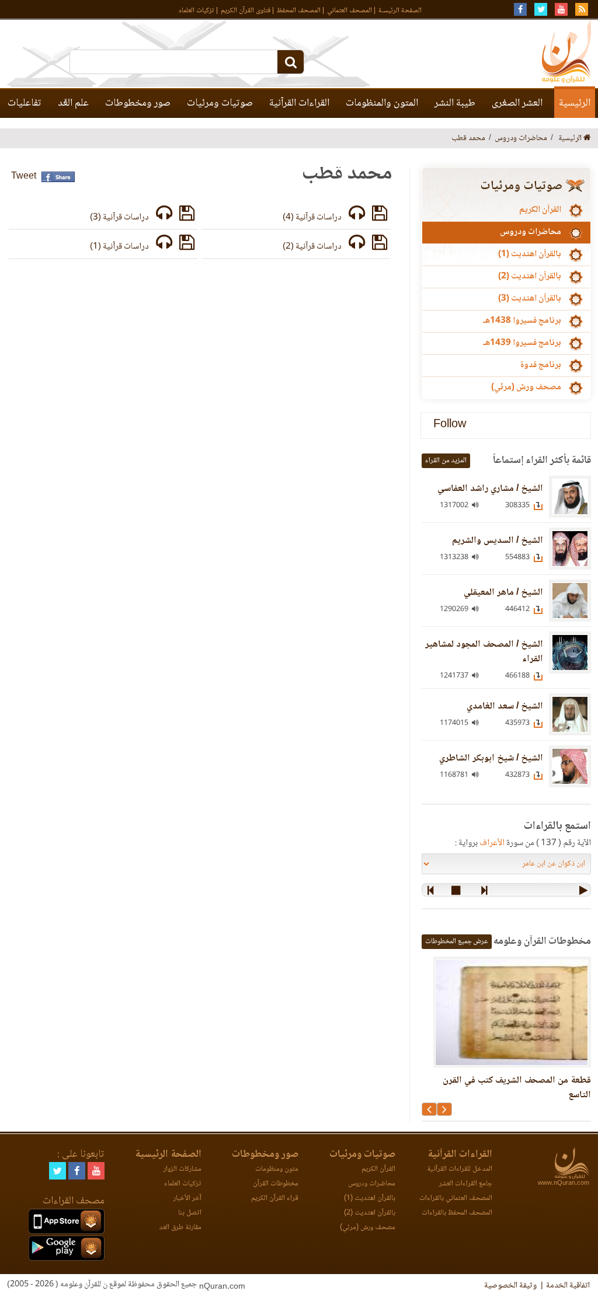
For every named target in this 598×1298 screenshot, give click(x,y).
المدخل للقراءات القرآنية (459, 1169)
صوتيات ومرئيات (220, 103)
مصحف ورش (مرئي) (526, 387)
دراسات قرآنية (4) (312, 217)
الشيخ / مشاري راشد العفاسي (490, 489)
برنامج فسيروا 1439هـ (522, 343)
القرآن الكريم (540, 210)
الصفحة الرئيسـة (400, 11)
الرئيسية (574, 103)
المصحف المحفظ (299, 11)
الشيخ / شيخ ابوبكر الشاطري (491, 758)
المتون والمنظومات (382, 103)
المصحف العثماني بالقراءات (455, 1198)
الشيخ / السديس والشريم (497, 541)
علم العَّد (73, 103)
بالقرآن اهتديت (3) (529, 298)
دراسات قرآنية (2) (312, 246)
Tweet (23, 176)
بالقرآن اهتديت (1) (529, 254)
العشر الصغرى (517, 103)
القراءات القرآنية (299, 103)
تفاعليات (24, 103)
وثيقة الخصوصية (510, 1286)
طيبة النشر (454, 103)
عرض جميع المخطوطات (456, 942)
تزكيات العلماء (196, 11)
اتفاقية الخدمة (568, 1286)
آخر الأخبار (187, 1198)
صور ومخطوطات (138, 103)
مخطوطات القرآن (275, 1184)
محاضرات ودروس (530, 232)
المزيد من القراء (446, 461)
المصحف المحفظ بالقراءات (457, 1213)
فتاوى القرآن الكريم (245, 11)
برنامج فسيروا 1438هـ (522, 321)
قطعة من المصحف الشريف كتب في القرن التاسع (517, 1088)
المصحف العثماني (349, 11)
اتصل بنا (189, 1213)
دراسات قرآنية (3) (119, 217)
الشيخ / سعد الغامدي (505, 706)
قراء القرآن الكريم (274, 1198)
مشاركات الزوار (182, 1169)
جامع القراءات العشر (465, 1184)
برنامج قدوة (540, 365)
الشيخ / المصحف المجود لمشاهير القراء (484, 652)
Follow (449, 425)
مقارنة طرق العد (180, 1228)
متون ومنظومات (276, 1169)
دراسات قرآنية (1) (119, 246)
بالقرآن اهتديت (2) (529, 276)
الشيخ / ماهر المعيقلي (503, 593)
